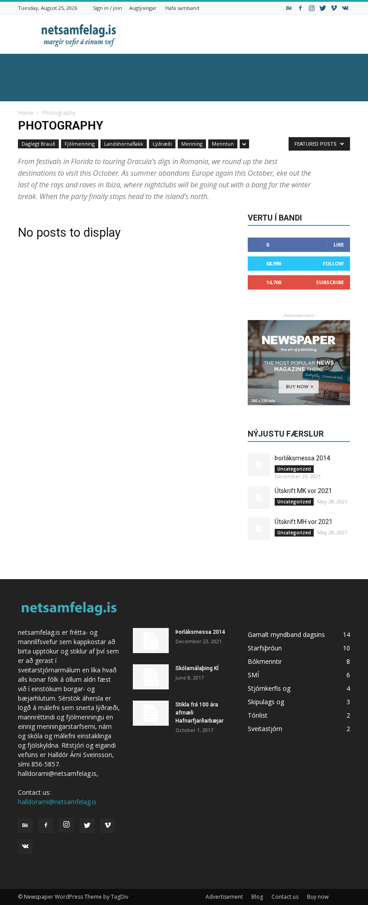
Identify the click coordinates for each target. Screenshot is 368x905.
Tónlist (257, 715)
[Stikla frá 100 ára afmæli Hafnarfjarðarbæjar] (151, 713)
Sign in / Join (107, 7)
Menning (191, 143)
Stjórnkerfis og (269, 688)
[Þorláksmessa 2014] (259, 465)
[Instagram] (311, 8)
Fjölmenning (80, 143)
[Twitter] (323, 8)
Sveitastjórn (265, 728)
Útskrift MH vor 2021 (304, 521)
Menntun (223, 143)
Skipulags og (266, 701)
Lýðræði (162, 143)
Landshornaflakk (123, 143)
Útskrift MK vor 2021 (303, 490)
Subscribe (330, 282)
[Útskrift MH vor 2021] (259, 528)
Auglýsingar (143, 7)
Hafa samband (182, 7)
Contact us (285, 897)
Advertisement (224, 897)
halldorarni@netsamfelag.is (57, 801)
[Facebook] (300, 8)
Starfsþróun (265, 648)
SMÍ (253, 675)
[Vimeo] (334, 8)
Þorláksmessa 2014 (302, 458)
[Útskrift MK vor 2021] (259, 497)
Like (338, 244)
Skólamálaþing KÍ (197, 668)
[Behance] (289, 8)
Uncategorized (294, 469)
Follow (333, 263)
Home (26, 113)
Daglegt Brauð (38, 143)
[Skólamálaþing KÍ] (151, 676)
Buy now (318, 897)
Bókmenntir (265, 661)
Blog (257, 897)
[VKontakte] (345, 8)
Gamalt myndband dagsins (286, 634)
